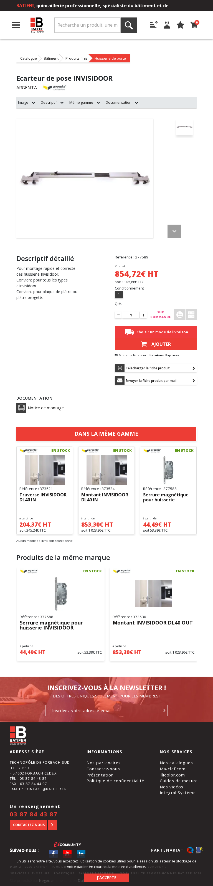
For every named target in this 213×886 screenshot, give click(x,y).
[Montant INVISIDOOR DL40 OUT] (153, 593)
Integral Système (178, 792)
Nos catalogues (176, 762)
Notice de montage (46, 407)
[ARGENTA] (54, 87)
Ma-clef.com (173, 768)
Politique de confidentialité (115, 780)
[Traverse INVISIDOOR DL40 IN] (45, 470)
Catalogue (28, 58)
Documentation (118, 102)
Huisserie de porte (110, 58)
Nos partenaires (104, 762)
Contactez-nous (103, 768)
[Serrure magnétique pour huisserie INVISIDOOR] (168, 470)
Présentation (100, 775)
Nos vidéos (171, 786)
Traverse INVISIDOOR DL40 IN (43, 497)
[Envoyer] (164, 710)
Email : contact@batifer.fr (38, 788)
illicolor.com (172, 775)
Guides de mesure (179, 780)
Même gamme (81, 102)
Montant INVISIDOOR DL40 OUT (153, 623)
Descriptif (49, 102)
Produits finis (76, 58)
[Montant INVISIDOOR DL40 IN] (106, 470)
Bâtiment (51, 58)
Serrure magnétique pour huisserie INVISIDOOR (166, 497)
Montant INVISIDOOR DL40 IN (104, 497)
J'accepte (106, 877)
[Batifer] (37, 25)
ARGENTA (26, 88)
